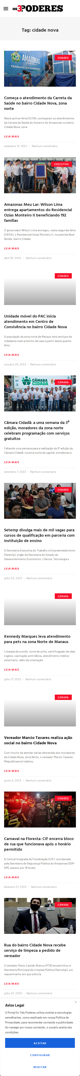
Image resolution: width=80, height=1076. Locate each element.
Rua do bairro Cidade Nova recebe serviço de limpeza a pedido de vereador (35, 950)
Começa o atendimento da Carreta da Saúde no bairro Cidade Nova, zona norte (38, 102)
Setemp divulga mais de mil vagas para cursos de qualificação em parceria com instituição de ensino (39, 535)
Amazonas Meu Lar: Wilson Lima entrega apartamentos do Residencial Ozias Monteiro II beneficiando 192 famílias (38, 212)
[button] (6, 8)
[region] (40, 1037)
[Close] (75, 1001)
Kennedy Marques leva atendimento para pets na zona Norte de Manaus (37, 638)
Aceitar (40, 1043)
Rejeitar (40, 1067)
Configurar (40, 1055)
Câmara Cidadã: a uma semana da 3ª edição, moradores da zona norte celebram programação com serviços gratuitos (37, 430)
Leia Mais (11, 136)
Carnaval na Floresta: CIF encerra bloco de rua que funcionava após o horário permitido (39, 843)
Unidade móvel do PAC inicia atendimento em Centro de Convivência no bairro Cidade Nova (36, 321)
